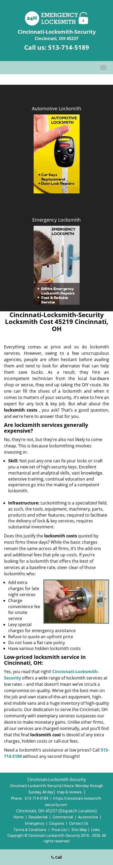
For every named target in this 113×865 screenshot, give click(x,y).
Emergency (34, 823)
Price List (59, 830)
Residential (38, 817)
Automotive (88, 817)
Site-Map (79, 830)
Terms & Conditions (30, 830)
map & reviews (70, 792)
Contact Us (78, 823)
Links (95, 830)
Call (58, 857)
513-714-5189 (68, 47)
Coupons (56, 823)
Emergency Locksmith (56, 220)
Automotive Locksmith (56, 108)
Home (19, 817)
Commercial (63, 817)
